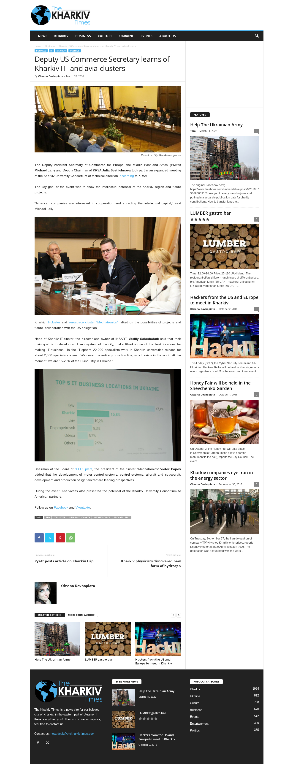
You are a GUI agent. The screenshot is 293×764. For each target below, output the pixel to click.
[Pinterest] (60, 537)
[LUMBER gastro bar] (108, 639)
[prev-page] (173, 615)
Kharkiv (61, 36)
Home (38, 46)
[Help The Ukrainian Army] (57, 639)
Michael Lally (122, 517)
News (42, 36)
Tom (193, 131)
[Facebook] (39, 537)
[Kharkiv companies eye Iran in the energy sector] (224, 511)
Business (83, 36)
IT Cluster (59, 517)
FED (48, 517)
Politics (74, 50)
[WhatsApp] (70, 537)
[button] (257, 36)
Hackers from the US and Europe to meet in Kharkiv (153, 661)
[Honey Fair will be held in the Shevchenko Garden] (224, 422)
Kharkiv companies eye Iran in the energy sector (221, 475)
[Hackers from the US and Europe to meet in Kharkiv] (158, 639)
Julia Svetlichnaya (79, 517)
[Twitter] (49, 537)
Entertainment (199, 723)
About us (167, 36)
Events (146, 36)
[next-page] (178, 615)
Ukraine (126, 36)
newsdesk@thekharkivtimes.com (73, 733)
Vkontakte (83, 507)
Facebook (61, 507)
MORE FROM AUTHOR (81, 615)
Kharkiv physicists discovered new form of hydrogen (151, 563)
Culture (105, 36)
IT (51, 50)
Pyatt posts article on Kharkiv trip (64, 561)
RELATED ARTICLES (49, 615)
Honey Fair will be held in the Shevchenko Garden (220, 385)
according (127, 176)
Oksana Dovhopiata (50, 76)
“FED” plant (83, 469)
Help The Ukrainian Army (53, 659)
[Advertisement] (180, 15)
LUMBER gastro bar (99, 659)
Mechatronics (102, 517)
